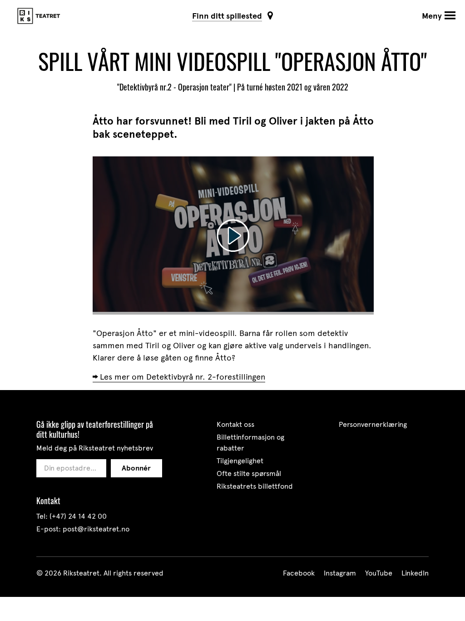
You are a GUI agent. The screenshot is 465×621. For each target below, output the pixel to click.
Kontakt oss (235, 424)
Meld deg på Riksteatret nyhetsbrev (94, 448)
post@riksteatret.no (96, 529)
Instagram (340, 573)
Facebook (299, 573)
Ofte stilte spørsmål (249, 473)
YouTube (378, 573)
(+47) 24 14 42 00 (78, 516)
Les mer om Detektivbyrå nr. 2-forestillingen (182, 377)
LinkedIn (415, 573)
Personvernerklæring (373, 424)
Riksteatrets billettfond (255, 486)
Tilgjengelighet (240, 460)
